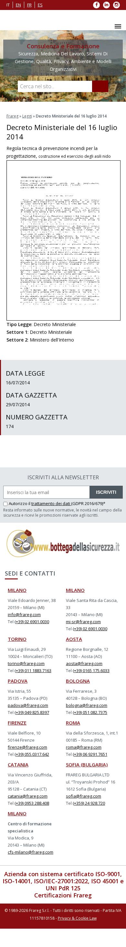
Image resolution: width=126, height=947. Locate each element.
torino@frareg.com (26, 663)
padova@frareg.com (28, 705)
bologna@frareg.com (86, 705)
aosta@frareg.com (84, 663)
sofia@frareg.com (83, 796)
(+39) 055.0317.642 (32, 754)
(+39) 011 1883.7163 (33, 670)
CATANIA (18, 764)
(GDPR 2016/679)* (88, 503)
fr (29, 5)
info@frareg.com (24, 614)
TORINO (17, 639)
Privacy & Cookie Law (77, 918)
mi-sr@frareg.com (83, 621)
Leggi (27, 116)
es (40, 5)
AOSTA (74, 639)
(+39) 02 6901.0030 (32, 621)
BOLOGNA (78, 681)
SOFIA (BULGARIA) (87, 764)
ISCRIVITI (106, 492)
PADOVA (17, 681)
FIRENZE (17, 722)
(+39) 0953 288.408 (32, 803)
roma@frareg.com (83, 747)
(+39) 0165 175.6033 (91, 670)
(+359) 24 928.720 (89, 803)
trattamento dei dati (51, 503)
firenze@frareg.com (27, 747)
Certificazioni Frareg (63, 895)
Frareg (12, 116)
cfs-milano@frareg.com (30, 852)
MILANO (17, 590)
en (18, 5)
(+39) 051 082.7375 (90, 712)
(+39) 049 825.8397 (32, 712)
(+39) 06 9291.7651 (90, 754)
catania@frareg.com (27, 796)
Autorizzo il (20, 503)
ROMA (73, 722)
